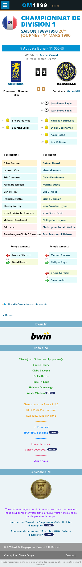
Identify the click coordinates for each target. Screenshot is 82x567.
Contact (71, 555)
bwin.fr (41, 324)
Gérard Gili (73, 91)
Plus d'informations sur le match (27, 304)
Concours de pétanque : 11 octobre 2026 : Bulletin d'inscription (41, 532)
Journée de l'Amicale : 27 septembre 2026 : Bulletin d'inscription (41, 523)
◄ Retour (8, 315)
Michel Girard (49, 55)
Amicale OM (41, 472)
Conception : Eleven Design (19, 555)
